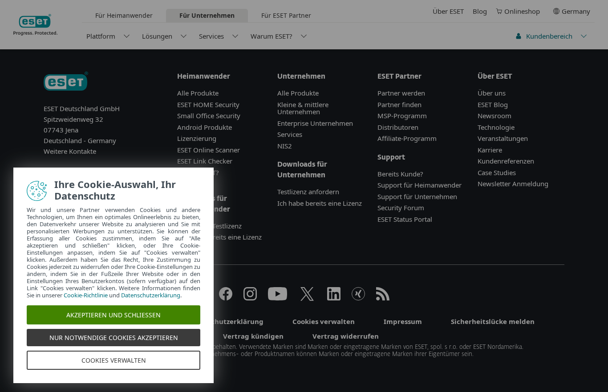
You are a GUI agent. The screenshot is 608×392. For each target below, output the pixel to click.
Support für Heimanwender (419, 184)
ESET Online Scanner (208, 149)
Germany (576, 11)
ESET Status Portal (404, 219)
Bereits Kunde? (400, 173)
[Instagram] (250, 297)
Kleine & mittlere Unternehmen (302, 108)
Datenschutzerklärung (150, 295)
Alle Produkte (198, 92)
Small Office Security (208, 115)
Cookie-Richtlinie (86, 295)
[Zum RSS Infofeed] (383, 297)
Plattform (100, 36)
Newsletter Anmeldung (513, 183)
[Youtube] (277, 297)
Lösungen (157, 36)
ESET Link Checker (204, 160)
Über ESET (448, 11)
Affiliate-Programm (407, 138)
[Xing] (358, 297)
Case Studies (497, 172)
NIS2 (284, 145)
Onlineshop (522, 11)
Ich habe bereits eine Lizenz (219, 236)
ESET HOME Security (208, 104)
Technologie (496, 127)
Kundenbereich (549, 36)
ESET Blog (493, 104)
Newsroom (494, 115)
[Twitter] (307, 297)
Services (211, 36)
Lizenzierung (196, 138)
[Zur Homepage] (66, 82)
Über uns (492, 92)
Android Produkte (204, 127)
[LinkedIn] (334, 297)
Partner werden (401, 92)
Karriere (490, 149)
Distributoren (397, 127)
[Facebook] (226, 297)
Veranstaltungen (503, 138)
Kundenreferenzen (506, 160)
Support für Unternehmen (417, 196)
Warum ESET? (271, 36)
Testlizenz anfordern (308, 191)
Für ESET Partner (286, 15)
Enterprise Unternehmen (315, 123)
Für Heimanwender (124, 15)
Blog (480, 11)
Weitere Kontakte (70, 151)
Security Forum (400, 207)
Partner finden (399, 104)
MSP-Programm (402, 115)
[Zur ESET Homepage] (35, 24)
